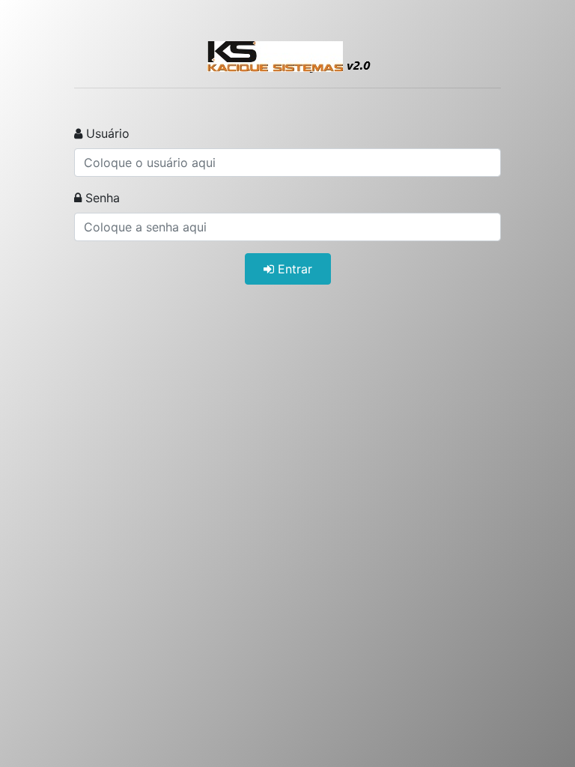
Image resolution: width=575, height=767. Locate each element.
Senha (101, 197)
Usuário (106, 133)
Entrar (293, 268)
